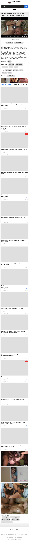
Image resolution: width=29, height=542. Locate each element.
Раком (16, 67)
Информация (9, 42)
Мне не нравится (11, 40)
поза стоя (15, 70)
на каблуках (8, 70)
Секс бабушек (5, 517)
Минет (11, 67)
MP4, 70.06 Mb (11, 75)
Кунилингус (5, 67)
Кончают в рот (19, 64)
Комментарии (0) (18, 42)
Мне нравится (9, 40)
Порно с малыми (15, 519)
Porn (20, 539)
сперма (10, 72)
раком (21, 70)
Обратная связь (14, 529)
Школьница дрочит (15, 517)
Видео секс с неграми (7, 522)
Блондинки (11, 64)
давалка (4, 72)
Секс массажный (6, 519)
